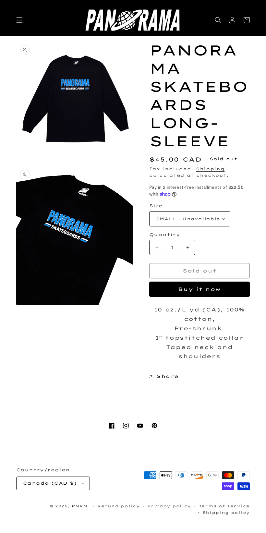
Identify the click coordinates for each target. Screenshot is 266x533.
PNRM (80, 506)
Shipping (210, 168)
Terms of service (224, 506)
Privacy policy (169, 506)
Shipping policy (226, 512)
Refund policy (118, 506)
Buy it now (199, 289)
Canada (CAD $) (50, 483)
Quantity (164, 234)
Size (156, 205)
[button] (19, 20)
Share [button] (168, 376)
